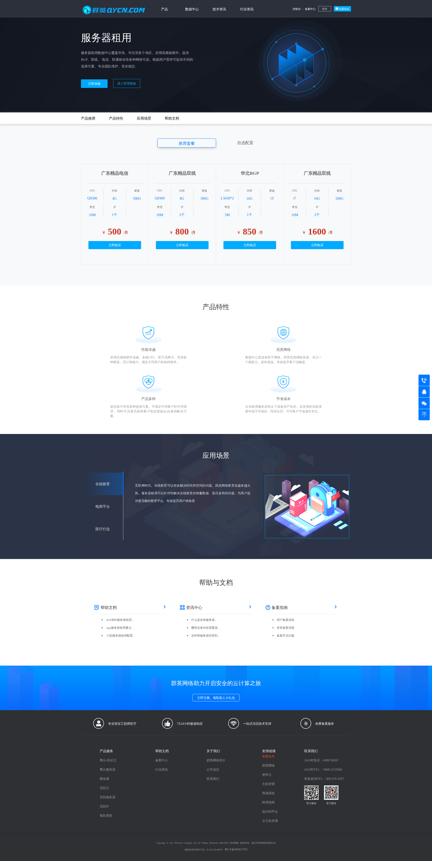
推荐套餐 (187, 143)
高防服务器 (107, 797)
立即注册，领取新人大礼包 (216, 698)
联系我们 (213, 778)
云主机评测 (270, 821)
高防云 (104, 788)
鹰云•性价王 (108, 760)
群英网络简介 (216, 760)
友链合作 (268, 756)
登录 (324, 9)
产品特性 (116, 118)
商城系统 (268, 793)
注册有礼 (344, 9)
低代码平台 (270, 811)
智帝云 (267, 774)
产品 (164, 9)
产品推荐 (88, 118)
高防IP (104, 806)
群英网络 (268, 765)
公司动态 (213, 769)
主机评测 (268, 784)
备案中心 (310, 9)
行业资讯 (247, 9)
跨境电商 (268, 802)
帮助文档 (172, 118)
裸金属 (104, 778)
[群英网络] (113, 8)
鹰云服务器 (107, 769)
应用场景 (144, 118)
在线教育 (102, 483)
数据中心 (192, 9)
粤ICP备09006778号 (236, 849)
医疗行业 (102, 528)
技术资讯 (219, 9)
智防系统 (106, 815)
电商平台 (102, 506)
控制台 (297, 9)
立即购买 (114, 245)
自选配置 (245, 142)
